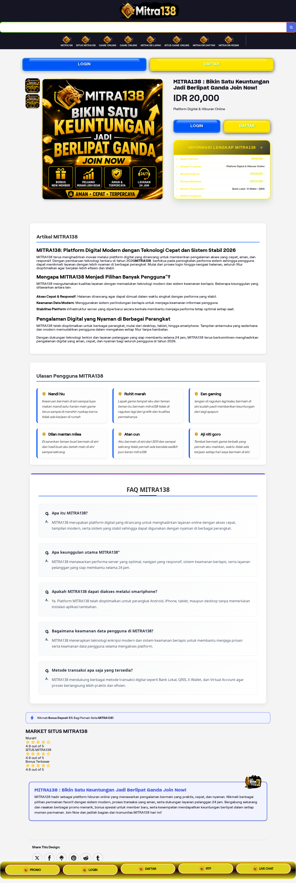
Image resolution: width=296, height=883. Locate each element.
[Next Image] (159, 140)
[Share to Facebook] (49, 858)
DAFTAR (212, 64)
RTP (208, 870)
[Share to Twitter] (37, 858)
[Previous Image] (45, 140)
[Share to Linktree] (61, 858)
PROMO (35, 868)
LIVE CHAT (266, 870)
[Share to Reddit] (86, 858)
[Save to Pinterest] (73, 858)
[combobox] (143, 27)
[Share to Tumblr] (98, 858)
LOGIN (84, 64)
